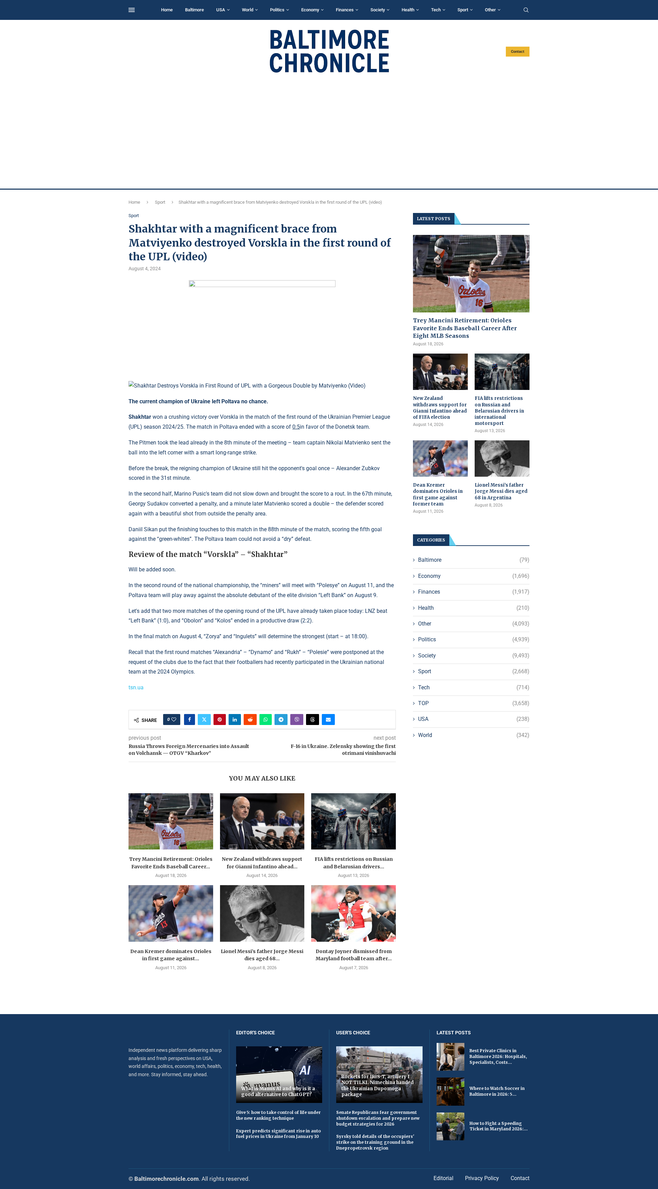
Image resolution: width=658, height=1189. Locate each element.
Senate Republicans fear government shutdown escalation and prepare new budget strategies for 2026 (377, 1118)
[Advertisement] (329, 131)
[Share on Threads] (312, 719)
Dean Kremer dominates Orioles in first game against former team (438, 494)
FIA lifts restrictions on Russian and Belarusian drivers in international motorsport (499, 410)
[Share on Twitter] (204, 719)
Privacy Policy (482, 1178)
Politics (277, 9)
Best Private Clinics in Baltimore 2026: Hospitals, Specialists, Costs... (498, 1056)
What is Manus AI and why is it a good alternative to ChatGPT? (278, 1092)
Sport (463, 9)
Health (408, 9)
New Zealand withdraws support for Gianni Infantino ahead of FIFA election (440, 407)
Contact (517, 51)
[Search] (526, 10)
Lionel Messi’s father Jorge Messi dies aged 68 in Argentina (501, 491)
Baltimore (194, 9)
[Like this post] (173, 719)
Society (377, 9)
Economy (310, 9)
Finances (345, 9)
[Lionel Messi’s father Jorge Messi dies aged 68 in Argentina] (262, 913)
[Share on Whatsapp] (265, 719)
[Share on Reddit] (250, 719)
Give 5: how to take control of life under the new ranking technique (278, 1115)
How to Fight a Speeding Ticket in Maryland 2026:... (499, 1126)
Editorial (443, 1178)
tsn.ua (136, 687)
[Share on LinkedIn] (235, 719)
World (247, 9)
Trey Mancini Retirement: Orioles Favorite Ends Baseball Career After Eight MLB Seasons (465, 328)
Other (490, 9)
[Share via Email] (328, 719)
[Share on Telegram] (281, 719)
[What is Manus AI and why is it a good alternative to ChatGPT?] (279, 1074)
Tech (436, 9)
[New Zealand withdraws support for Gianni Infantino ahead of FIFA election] (262, 821)
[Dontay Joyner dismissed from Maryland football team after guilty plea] (353, 913)
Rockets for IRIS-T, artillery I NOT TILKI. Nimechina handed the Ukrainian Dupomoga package (377, 1086)
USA (220, 9)
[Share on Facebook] (189, 719)
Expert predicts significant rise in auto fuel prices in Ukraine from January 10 (278, 1133)
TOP (473, 703)
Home (167, 9)
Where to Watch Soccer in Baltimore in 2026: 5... (497, 1091)
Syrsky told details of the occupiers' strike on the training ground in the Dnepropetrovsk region (375, 1142)
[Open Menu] (132, 10)
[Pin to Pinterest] (220, 719)
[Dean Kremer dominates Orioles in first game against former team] (171, 913)
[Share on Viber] (296, 719)
